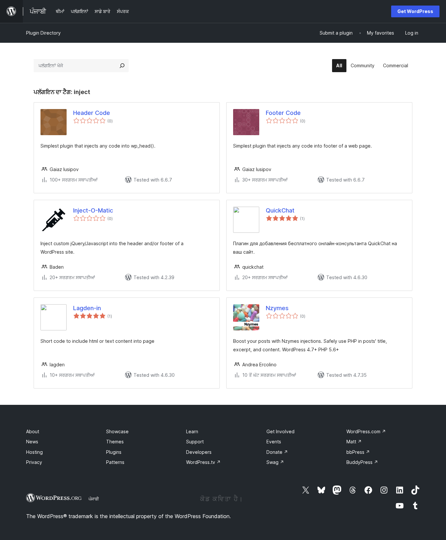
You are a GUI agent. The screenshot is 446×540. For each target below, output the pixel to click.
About (32, 431)
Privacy (34, 462)
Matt (354, 441)
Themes (115, 441)
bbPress (358, 452)
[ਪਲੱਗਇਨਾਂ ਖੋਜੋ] (122, 65)
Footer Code (283, 112)
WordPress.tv (203, 462)
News (32, 441)
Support (195, 441)
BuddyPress (362, 462)
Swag (275, 462)
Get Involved (280, 431)
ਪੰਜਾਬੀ (93, 498)
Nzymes (277, 308)
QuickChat (280, 210)
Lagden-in (87, 308)
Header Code (91, 112)
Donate (277, 452)
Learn (192, 431)
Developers (199, 452)
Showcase (117, 431)
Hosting (34, 452)
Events (273, 441)
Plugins (113, 452)
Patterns (115, 462)
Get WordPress (415, 11)
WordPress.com (366, 431)
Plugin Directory (43, 33)
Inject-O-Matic (93, 210)
